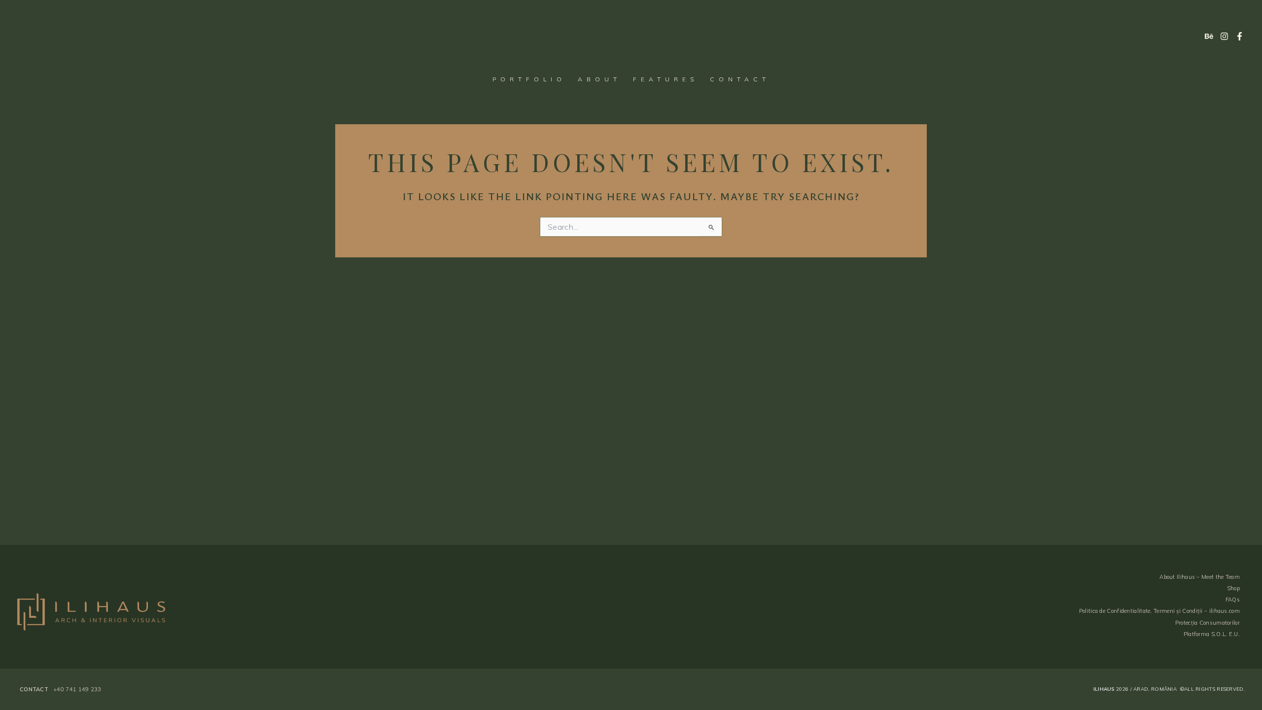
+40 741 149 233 (77, 689)
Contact (740, 79)
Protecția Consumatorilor (1207, 622)
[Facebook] (1239, 36)
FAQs (1233, 599)
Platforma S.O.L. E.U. (1212, 634)
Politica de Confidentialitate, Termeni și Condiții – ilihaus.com (1159, 610)
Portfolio (529, 79)
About (599, 79)
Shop (1233, 588)
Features (665, 79)
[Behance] (1209, 36)
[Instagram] (1224, 36)
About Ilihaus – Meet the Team (1199, 576)
